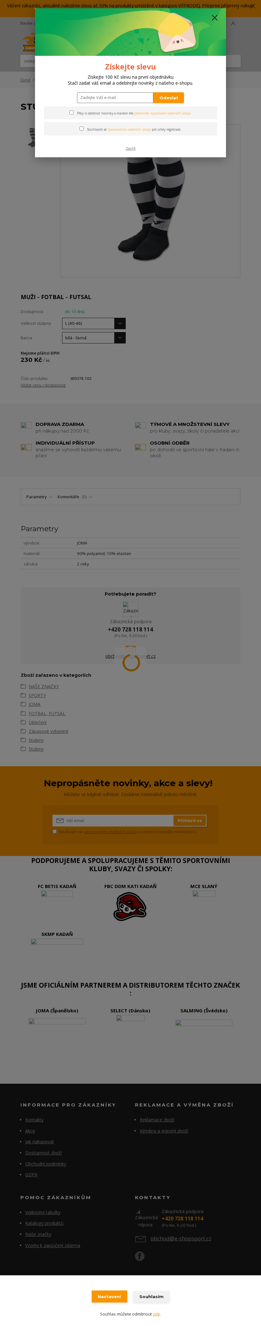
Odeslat (168, 97)
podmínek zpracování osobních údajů (162, 113)
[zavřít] (214, 18)
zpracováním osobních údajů (129, 129)
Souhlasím (151, 1296)
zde (156, 1314)
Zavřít (131, 148)
